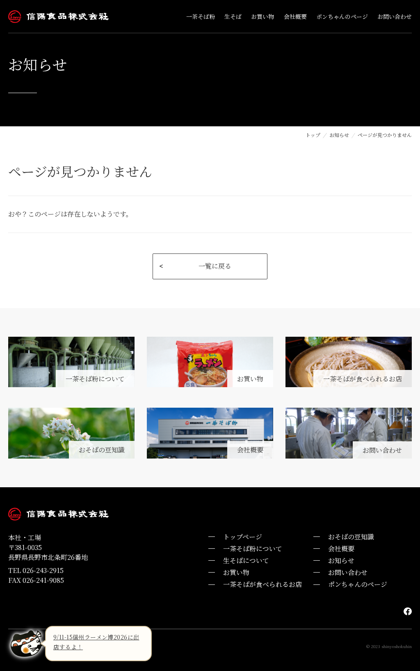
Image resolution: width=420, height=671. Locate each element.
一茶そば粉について (252, 548)
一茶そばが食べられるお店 (262, 584)
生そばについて (246, 560)
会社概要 (341, 548)
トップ (313, 134)
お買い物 (236, 572)
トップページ (242, 537)
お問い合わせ (348, 572)
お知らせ (339, 134)
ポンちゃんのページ (357, 584)
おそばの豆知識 (351, 537)
